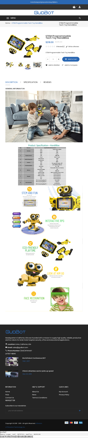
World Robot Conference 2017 (34, 358)
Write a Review (73, 47)
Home (7, 23)
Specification (30, 82)
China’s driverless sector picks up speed (37, 371)
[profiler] (3, 432)
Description (11, 82)
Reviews (47, 82)
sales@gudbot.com (20, 347)
